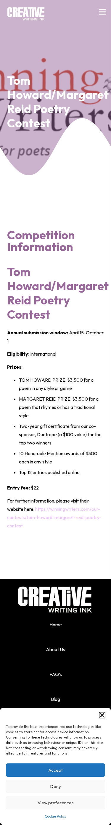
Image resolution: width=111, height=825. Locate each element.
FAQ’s (55, 674)
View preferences (56, 802)
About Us (55, 649)
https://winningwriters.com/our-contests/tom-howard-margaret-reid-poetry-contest (54, 517)
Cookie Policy (55, 816)
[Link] (26, 12)
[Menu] (102, 11)
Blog (55, 699)
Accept (56, 770)
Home (55, 624)
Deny (55, 786)
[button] (102, 715)
